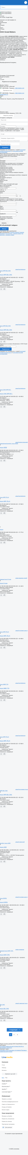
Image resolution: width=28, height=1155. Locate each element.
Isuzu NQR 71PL (5, 955)
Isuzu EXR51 (4, 902)
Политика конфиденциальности (10, 1101)
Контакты (4, 1070)
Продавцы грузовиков (15, 1050)
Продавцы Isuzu (4, 1050)
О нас (3, 1065)
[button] (25, 2)
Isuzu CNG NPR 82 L (6, 393)
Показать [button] (12, 88)
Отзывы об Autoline (7, 1107)
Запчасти (9, 1047)
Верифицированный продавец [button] (8, 62)
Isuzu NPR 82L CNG (6, 274)
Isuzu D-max (3, 583)
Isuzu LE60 (3, 847)
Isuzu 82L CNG (4, 1008)
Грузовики (3, 1046)
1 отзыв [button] (2, 16)
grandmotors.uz (4, 94)
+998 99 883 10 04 (19, 93)
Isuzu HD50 (3, 447)
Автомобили (3, 1047)
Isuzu (1, 529)
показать (4, 223)
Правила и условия (7, 1099)
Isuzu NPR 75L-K (5, 501)
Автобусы (21, 1046)
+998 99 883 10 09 (19, 88)
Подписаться (5, 349)
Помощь (4, 1067)
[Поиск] (25, 7)
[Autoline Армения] (10, 2)
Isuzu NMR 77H (4, 688)
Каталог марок (5, 1109)
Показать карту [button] (4, 112)
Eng (3, 1077)
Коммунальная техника (12, 1046)
